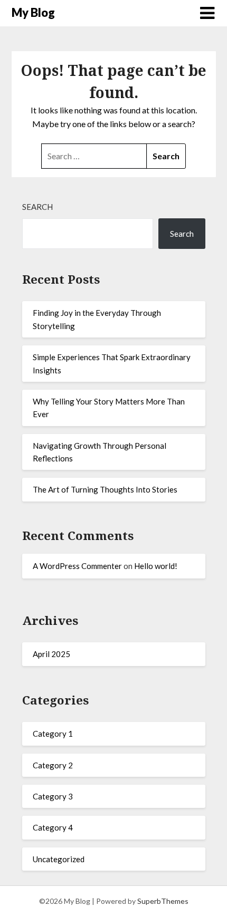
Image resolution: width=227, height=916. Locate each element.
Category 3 (53, 796)
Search (37, 206)
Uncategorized (58, 859)
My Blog (33, 12)
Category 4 (53, 827)
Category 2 (53, 765)
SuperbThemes (162, 900)
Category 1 (53, 733)
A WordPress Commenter (77, 566)
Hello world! (155, 566)
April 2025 (51, 654)
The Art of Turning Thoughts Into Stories (105, 489)
